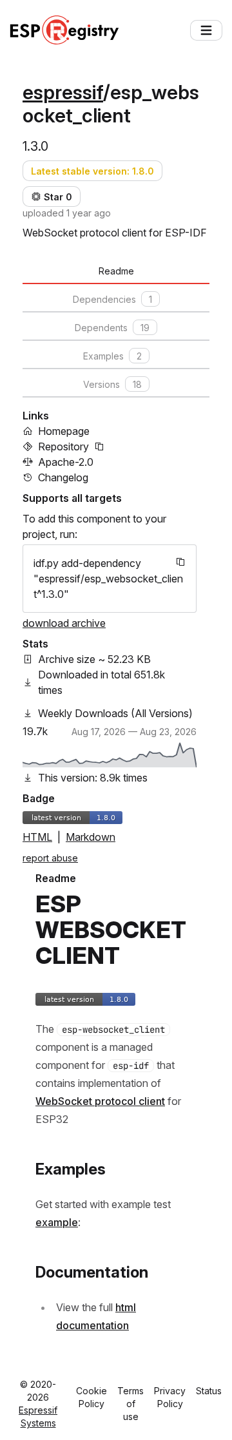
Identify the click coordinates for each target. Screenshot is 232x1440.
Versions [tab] (112, 384)
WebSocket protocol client (100, 1101)
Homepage (64, 431)
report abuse (50, 857)
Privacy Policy (170, 1397)
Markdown (90, 836)
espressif (63, 92)
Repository (63, 446)
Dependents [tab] (112, 327)
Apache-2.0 (65, 462)
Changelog (63, 477)
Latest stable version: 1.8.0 (92, 171)
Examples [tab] (112, 355)
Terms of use (130, 1403)
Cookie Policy (91, 1397)
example (56, 1222)
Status (209, 1390)
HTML (37, 836)
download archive (64, 623)
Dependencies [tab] (112, 299)
